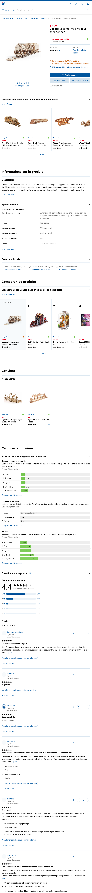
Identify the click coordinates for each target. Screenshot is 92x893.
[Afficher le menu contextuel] (73, 633)
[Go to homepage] (3, 3)
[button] (70, 62)
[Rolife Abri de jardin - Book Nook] (64, 324)
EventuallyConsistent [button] (15, 632)
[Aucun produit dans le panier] (88, 4)
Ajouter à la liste (81, 80)
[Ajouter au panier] (23, 424)
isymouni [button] (10, 799)
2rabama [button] (10, 673)
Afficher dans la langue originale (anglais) (20, 690)
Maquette (34, 18)
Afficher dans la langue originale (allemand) (21, 658)
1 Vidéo (28, 86)
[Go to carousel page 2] (42, 154)
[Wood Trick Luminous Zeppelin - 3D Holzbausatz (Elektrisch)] (64, 129)
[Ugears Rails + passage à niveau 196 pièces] (13, 406)
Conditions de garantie (41, 269)
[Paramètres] (70, 4)
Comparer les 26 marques (12, 495)
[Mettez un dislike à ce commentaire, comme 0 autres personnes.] (88, 633)
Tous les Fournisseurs (67, 269)
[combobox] (12, 625)
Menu (6, 10)
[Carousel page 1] (40, 154)
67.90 (53, 25)
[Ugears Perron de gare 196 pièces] (39, 406)
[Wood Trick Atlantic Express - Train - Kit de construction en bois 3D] (39, 129)
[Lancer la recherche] (14, 10)
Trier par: (5, 625)
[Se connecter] (76, 4)
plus (10, 653)
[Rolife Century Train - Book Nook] (39, 324)
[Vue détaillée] (46, 483)
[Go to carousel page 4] (45, 154)
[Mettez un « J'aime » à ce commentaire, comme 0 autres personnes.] (78, 633)
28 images (19, 86)
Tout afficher (7, 104)
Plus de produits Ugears (79, 50)
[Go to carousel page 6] (49, 154)
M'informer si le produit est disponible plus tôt (70, 67)
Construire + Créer (22, 18)
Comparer (61, 80)
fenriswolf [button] (11, 741)
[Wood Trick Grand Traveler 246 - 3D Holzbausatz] (13, 129)
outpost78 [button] (11, 855)
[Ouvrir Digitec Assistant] (82, 4)
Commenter (9, 663)
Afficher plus (9, 194)
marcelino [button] (11, 706)
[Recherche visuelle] (87, 10)
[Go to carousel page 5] (47, 154)
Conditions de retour (12, 269)
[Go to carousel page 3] (43, 154)
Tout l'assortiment (8, 18)
